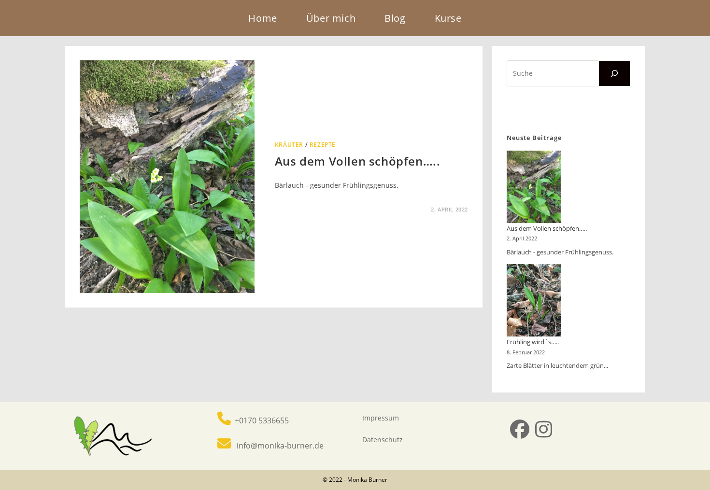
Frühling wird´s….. (533, 341)
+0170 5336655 (261, 420)
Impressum (380, 417)
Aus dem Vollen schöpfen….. (357, 161)
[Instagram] (543, 429)
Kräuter (289, 144)
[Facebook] (519, 429)
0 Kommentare (305, 209)
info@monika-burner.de (278, 445)
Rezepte (323, 144)
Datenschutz (382, 439)
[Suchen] (614, 73)
